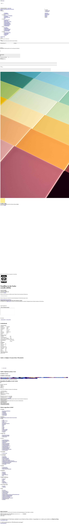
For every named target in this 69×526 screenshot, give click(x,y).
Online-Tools (6, 20)
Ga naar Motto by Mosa (3, 520)
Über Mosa (5, 27)
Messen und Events (7, 17)
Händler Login (2, 36)
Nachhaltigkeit (6, 28)
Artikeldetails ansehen (4, 401)
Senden (11, 397)
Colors (5, 205)
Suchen (15, 43)
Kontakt (1, 299)
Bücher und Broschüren (7, 21)
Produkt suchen (47, 10)
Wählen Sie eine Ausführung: (4, 393)
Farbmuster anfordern (4, 8)
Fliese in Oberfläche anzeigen (5, 307)
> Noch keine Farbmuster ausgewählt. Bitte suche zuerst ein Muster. (7, 9)
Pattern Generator (6, 22)
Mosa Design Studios (7, 32)
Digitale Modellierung (7, 24)
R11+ (3, 54)
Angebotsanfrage (6, 25)
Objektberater (6, 34)
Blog (5, 18)
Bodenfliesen (47, 11)
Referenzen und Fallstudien (8, 15)
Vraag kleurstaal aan (3, 523)
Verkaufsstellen (6, 33)
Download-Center (6, 19)
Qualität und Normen (7, 29)
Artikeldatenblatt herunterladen (5, 404)
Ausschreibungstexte (7, 23)
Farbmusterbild (8, 319)
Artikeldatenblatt (3, 319)
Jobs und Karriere (6, 30)
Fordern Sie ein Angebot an (7, 299)
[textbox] (4, 38)
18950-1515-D (9, 301)
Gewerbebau (6, 16)
